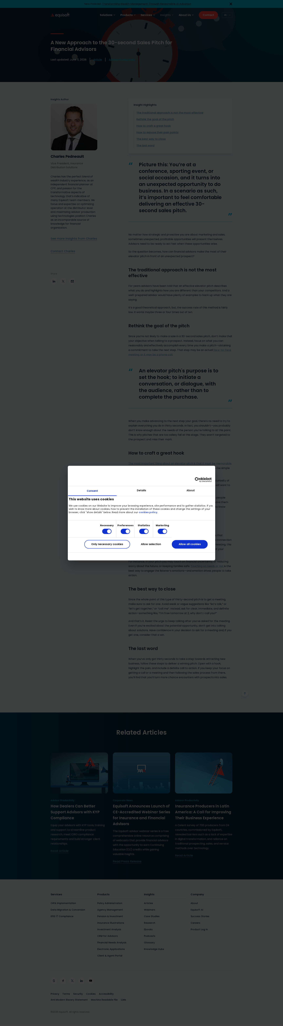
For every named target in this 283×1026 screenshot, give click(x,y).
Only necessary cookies (107, 544)
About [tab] (191, 490)
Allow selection (151, 544)
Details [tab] (141, 490)
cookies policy (148, 512)
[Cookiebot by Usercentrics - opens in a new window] (197, 479)
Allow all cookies (190, 544)
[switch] (123, 531)
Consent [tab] (92, 491)
